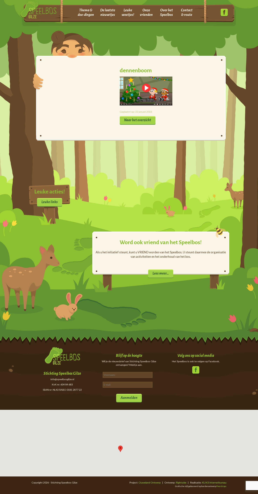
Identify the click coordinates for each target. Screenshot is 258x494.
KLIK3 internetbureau (214, 482)
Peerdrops (221, 486)
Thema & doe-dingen (86, 12)
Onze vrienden (146, 12)
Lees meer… (161, 273)
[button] (120, 449)
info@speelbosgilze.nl (62, 379)
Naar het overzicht (137, 120)
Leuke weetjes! (128, 12)
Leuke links (49, 202)
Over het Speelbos (166, 12)
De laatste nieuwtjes (107, 12)
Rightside (181, 482)
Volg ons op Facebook (224, 13)
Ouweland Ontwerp (150, 482)
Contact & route (187, 12)
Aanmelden (129, 398)
